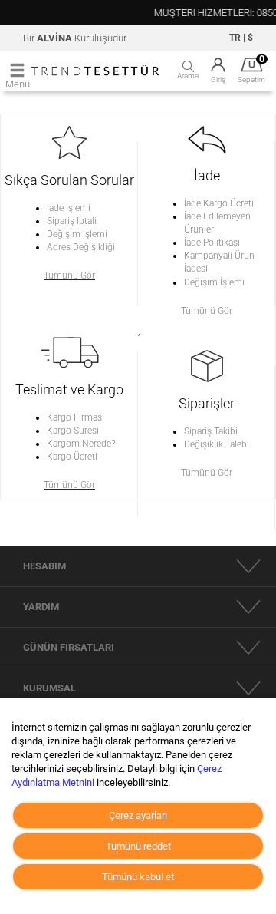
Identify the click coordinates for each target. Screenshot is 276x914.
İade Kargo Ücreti (219, 203)
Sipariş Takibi (211, 431)
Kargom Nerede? (81, 443)
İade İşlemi (68, 208)
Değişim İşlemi (77, 234)
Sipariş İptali (72, 221)
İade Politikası (212, 242)
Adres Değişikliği (81, 247)
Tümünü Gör (69, 275)
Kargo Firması (75, 417)
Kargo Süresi (73, 430)
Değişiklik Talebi (216, 444)
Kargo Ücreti (72, 456)
